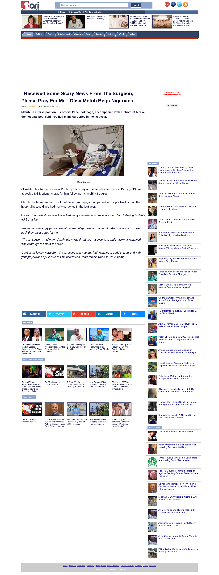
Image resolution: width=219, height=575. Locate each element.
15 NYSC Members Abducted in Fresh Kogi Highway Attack (177, 194)
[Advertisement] (109, 63)
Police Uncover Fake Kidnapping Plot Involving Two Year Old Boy (177, 446)
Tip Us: (94, 12)
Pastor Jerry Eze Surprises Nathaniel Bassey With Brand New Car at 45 (120, 422)
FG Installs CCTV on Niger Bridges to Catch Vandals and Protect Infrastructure (122, 385)
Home (62, 12)
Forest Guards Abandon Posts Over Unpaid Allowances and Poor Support (177, 364)
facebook (138, 566)
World (50, 34)
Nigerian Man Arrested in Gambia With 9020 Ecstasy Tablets (177, 498)
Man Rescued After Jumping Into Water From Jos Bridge (97, 384)
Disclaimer (90, 566)
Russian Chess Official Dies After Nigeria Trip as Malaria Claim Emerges (178, 246)
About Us (72, 566)
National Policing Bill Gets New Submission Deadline (76, 347)
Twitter (145, 566)
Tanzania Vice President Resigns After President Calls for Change (177, 273)
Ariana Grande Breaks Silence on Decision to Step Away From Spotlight (177, 351)
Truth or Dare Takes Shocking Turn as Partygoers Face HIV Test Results (177, 403)
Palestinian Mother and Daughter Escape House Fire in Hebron (175, 377)
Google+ (152, 566)
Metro (110, 34)
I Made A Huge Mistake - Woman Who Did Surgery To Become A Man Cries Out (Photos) (53, 19)
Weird (121, 34)
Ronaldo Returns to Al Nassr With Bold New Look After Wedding (177, 416)
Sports (99, 34)
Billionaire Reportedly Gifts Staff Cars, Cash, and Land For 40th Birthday (177, 390)
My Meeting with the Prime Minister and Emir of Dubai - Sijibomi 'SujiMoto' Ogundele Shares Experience (140, 21)
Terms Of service (113, 566)
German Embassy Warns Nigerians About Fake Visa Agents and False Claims (176, 300)
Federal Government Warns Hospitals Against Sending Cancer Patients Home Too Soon (178, 473)
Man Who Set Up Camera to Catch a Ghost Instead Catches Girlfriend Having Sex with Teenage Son (183, 21)
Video (132, 34)
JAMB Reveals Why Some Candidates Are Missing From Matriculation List (177, 459)
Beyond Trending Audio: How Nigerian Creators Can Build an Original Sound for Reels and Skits (32, 386)
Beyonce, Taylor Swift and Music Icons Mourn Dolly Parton (177, 259)
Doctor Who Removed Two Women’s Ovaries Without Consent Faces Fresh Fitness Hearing (177, 486)
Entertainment (64, 34)
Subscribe (172, 105)
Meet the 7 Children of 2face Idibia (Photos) (95, 17)
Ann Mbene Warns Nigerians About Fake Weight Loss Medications (176, 233)
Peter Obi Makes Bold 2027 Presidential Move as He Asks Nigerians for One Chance (178, 339)
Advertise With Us (127, 566)
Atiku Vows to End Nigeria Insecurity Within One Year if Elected (176, 511)
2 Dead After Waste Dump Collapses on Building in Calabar (75, 384)
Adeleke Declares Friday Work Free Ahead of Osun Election (99, 347)
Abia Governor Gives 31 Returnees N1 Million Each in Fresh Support (178, 325)
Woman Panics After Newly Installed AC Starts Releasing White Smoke (178, 181)
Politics (39, 34)
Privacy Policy (101, 566)
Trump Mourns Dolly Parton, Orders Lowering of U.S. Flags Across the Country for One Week (176, 170)
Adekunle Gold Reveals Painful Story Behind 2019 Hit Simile (177, 524)
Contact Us (76, 12)
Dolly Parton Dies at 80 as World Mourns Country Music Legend (174, 286)
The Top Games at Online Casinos (175, 431)
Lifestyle (77, 34)
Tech (88, 34)
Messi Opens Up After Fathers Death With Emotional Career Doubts (121, 348)
